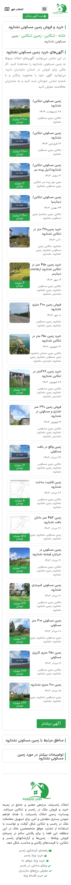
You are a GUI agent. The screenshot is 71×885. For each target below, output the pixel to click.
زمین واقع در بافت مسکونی (49, 449)
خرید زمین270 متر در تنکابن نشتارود (47, 231)
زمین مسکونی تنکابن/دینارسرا (47, 199)
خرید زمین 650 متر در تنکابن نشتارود (46, 338)
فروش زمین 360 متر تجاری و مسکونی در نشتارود (47, 411)
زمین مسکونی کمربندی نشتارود (46, 587)
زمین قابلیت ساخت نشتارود (48, 484)
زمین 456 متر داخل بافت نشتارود (47, 520)
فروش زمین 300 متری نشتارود (46, 307)
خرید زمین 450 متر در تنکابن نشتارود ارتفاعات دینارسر (45, 269)
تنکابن (49, 36)
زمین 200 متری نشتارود (46, 684)
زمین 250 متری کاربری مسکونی (46, 655)
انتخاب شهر (17, 9)
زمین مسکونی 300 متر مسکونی (46, 623)
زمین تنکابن (31, 36)
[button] (44, 9)
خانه (62, 36)
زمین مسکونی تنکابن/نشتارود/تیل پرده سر (47, 167)
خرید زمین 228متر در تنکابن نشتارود (47, 373)
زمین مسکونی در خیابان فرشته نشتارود (46, 552)
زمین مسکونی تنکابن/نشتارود (47, 103)
